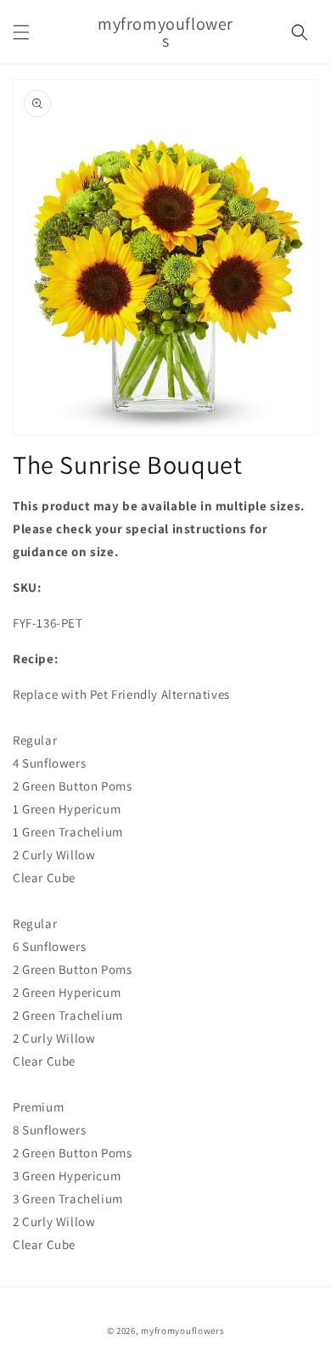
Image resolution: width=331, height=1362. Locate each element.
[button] (21, 32)
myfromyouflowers (182, 1331)
